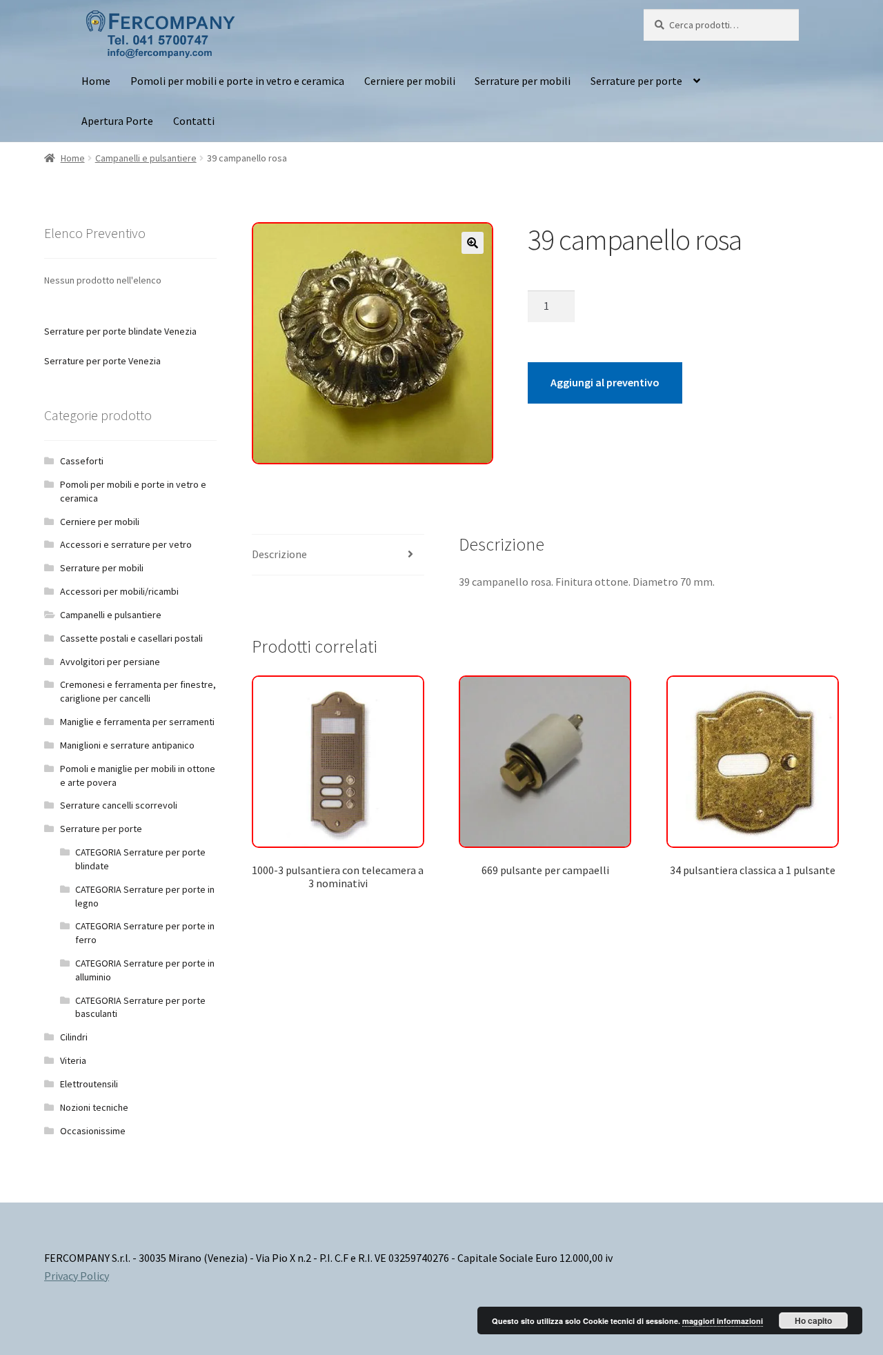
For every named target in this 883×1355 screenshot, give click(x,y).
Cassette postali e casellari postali (131, 638)
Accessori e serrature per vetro (126, 544)
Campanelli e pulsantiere (146, 158)
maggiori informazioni (722, 1321)
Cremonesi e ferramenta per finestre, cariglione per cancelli (138, 691)
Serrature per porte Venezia (102, 361)
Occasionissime (93, 1131)
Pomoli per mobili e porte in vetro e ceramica (237, 81)
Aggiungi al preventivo (604, 382)
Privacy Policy (76, 1276)
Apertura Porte (117, 121)
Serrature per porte (636, 81)
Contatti (194, 121)
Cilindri (74, 1037)
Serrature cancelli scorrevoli (118, 805)
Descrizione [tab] (279, 554)
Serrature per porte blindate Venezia (120, 331)
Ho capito (813, 1320)
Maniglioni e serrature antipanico (127, 745)
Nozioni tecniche (94, 1107)
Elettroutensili (89, 1084)
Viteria (73, 1060)
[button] (473, 243)
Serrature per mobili (523, 81)
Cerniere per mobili (409, 81)
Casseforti (81, 461)
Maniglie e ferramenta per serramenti (137, 721)
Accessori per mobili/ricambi (119, 591)
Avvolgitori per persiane (110, 661)
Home (95, 81)
